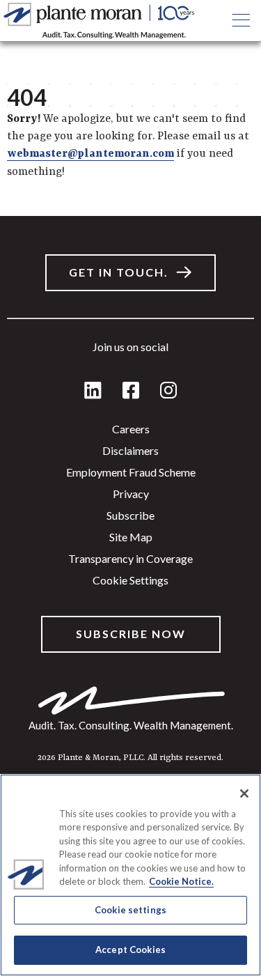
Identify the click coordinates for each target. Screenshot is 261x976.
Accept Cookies (130, 949)
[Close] (244, 793)
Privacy (131, 493)
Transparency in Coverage (130, 558)
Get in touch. (118, 272)
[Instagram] (168, 391)
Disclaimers (130, 450)
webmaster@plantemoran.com (90, 154)
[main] (130, 488)
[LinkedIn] (93, 391)
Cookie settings (130, 580)
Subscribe (130, 515)
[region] (130, 875)
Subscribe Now (131, 633)
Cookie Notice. (181, 881)
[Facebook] (130, 391)
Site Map (130, 536)
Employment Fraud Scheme (131, 472)
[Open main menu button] (240, 21)
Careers (131, 428)
